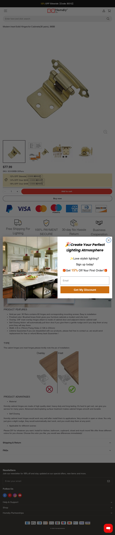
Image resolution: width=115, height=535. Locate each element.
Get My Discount (85, 289)
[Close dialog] (108, 240)
